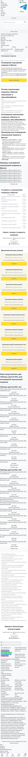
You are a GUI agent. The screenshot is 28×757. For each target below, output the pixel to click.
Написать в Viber (5, 651)
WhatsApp (23, 2)
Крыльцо (3, 37)
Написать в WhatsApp (6, 652)
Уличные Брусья (5, 667)
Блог (2, 10)
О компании (4, 4)
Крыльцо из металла (6, 688)
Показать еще (14, 184)
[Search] (26, 47)
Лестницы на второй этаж (7, 35)
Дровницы (3, 38)
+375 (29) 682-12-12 (7, 50)
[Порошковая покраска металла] (14, 272)
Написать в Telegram (6, 654)
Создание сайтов (6, 741)
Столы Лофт (18, 681)
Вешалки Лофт (18, 688)
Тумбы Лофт (18, 686)
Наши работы (4, 5)
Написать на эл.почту (20, 657)
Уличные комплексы (6, 664)
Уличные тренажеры (6, 665)
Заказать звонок (14, 31)
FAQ (2, 8)
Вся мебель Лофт (19, 689)
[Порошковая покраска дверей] (14, 362)
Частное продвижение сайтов (18, 741)
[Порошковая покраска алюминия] (14, 332)
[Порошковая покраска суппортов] (14, 302)
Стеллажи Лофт (19, 685)
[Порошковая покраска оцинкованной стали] (14, 347)
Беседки (3, 42)
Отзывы (3, 12)
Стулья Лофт (18, 683)
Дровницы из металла (6, 686)
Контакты (3, 13)
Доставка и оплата (19, 693)
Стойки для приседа (6, 673)
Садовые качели (5, 45)
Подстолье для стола (20, 664)
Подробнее (14, 263)
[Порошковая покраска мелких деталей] (14, 317)
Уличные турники (5, 668)
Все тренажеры (5, 678)
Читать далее (5, 159)
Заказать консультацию (14, 80)
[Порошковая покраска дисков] (14, 287)
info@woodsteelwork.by (20, 647)
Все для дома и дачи (6, 689)
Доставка (3, 7)
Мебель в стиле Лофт (6, 40)
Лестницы (17, 662)
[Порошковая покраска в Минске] (14, 257)
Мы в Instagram (4, 655)
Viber (22, 0)
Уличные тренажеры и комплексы (9, 34)
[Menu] (1, 47)
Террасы (3, 43)
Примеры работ (5, 694)
